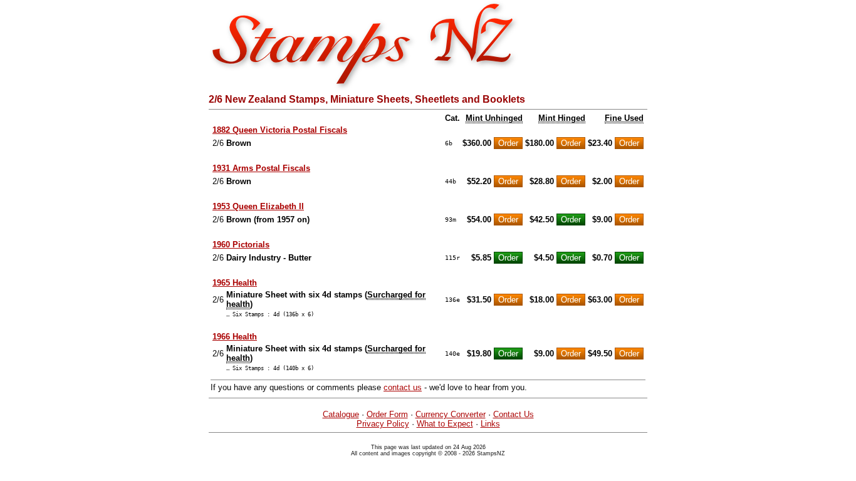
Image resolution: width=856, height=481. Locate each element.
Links (490, 423)
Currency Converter (450, 414)
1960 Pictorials (240, 244)
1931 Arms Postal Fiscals (261, 168)
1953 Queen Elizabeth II (258, 206)
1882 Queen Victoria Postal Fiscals (279, 130)
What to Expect (445, 423)
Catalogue (341, 414)
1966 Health (234, 336)
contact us (403, 387)
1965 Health (234, 282)
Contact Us (513, 414)
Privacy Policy (383, 423)
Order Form (387, 414)
